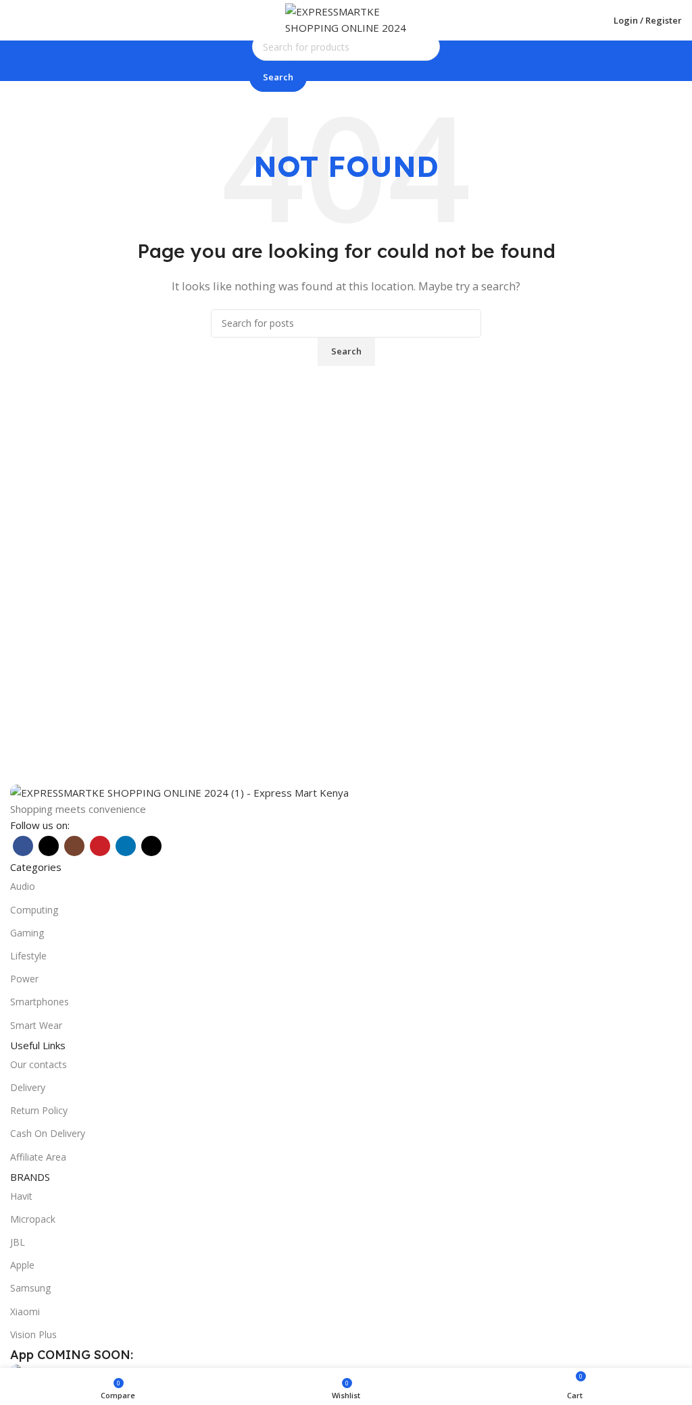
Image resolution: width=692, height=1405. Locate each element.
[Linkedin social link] (126, 846)
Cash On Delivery (47, 1133)
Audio (22, 886)
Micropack (32, 1219)
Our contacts (38, 1064)
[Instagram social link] (74, 846)
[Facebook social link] (23, 846)
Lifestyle (28, 955)
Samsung (30, 1287)
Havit (21, 1196)
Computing (34, 909)
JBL (17, 1242)
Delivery (27, 1087)
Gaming (27, 932)
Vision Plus (33, 1334)
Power (24, 978)
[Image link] (179, 792)
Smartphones (39, 1001)
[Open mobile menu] (15, 20)
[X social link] (49, 846)
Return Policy (39, 1110)
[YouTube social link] (100, 846)
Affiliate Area (38, 1156)
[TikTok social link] (151, 846)
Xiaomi (25, 1311)
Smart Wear (36, 1025)
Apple (22, 1264)
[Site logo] (346, 19)
